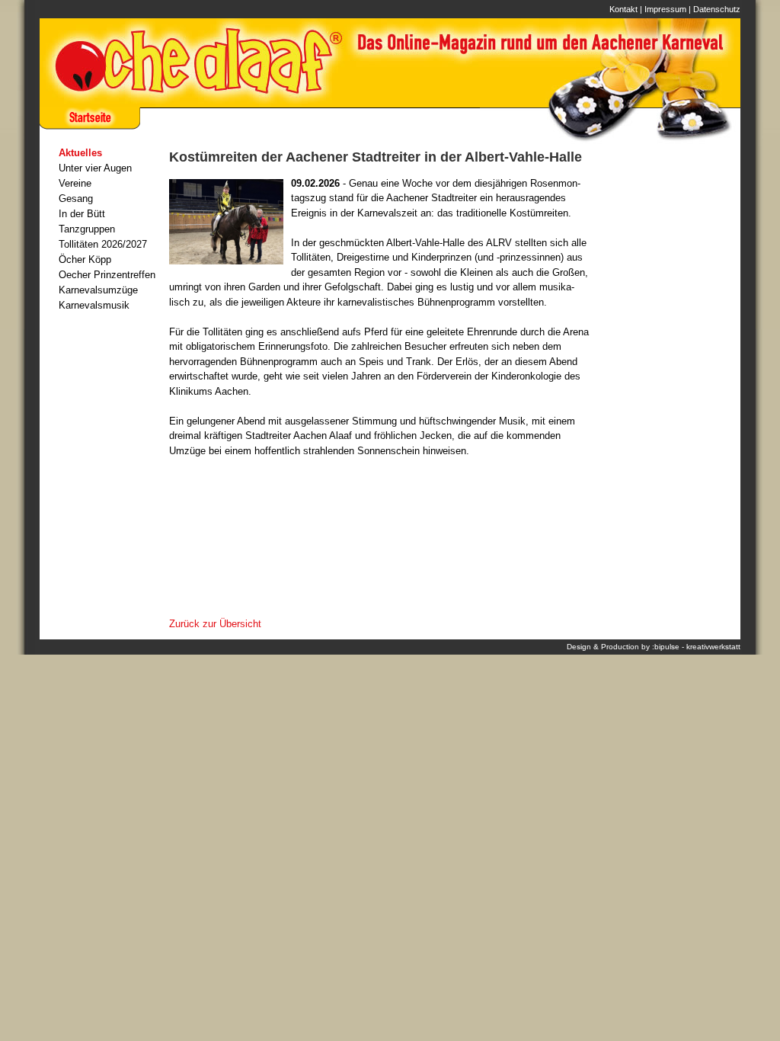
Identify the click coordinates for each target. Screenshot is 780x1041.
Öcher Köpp (85, 259)
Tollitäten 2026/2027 (103, 244)
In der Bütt (82, 213)
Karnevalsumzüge (98, 290)
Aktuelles (80, 153)
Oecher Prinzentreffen (107, 274)
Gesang (76, 198)
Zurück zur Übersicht (215, 623)
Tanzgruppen (87, 229)
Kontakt (623, 9)
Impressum (665, 9)
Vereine (75, 183)
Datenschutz (716, 9)
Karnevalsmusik (94, 305)
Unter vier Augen (95, 168)
